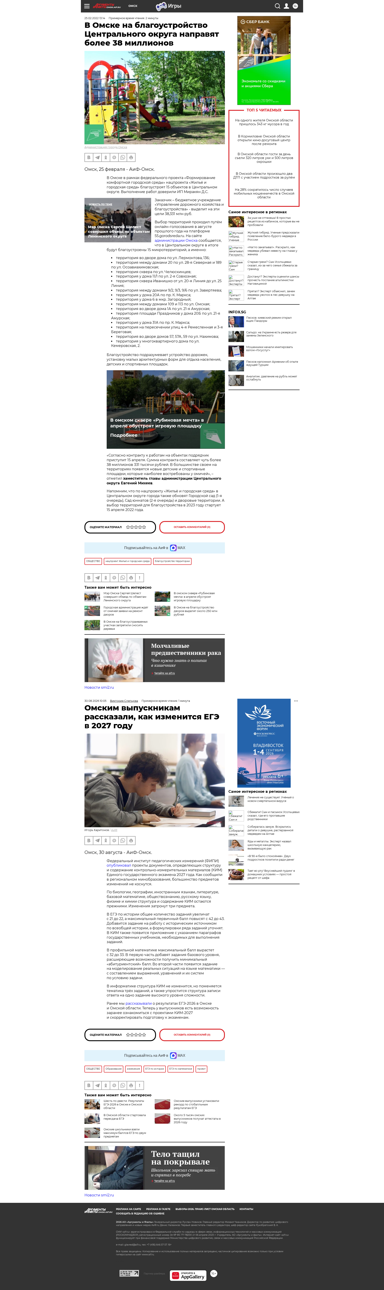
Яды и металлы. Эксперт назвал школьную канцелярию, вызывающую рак (269, 845)
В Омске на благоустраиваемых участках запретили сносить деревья (126, 625)
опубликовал (119, 865)
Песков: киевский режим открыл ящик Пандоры (269, 319)
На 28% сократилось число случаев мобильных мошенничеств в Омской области (264, 193)
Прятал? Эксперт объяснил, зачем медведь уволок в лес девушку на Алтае (271, 295)
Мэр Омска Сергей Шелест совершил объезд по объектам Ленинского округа (125, 597)
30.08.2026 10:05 (95, 700)
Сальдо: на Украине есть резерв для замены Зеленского (271, 334)
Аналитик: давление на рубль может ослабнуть (271, 378)
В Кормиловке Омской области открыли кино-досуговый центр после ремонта (264, 140)
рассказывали (139, 1003)
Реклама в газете (158, 1209)
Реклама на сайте (128, 1209)
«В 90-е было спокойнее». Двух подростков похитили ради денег (271, 857)
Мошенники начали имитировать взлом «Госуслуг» (269, 349)
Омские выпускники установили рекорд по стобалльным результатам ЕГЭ (196, 1104)
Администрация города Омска (105, 147)
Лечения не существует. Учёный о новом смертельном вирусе (271, 799)
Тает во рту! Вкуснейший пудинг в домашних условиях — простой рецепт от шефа (271, 874)
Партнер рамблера (154, 1273)
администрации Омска (176, 240)
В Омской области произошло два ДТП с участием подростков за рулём (264, 175)
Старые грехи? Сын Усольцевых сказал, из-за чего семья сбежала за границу (272, 265)
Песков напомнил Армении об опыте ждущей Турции (272, 363)
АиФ (114, 830)
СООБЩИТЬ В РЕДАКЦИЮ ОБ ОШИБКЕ (140, 1213)
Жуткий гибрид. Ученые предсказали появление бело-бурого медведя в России (273, 236)
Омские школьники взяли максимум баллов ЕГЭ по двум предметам (125, 1133)
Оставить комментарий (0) (192, 527)
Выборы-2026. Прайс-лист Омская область (205, 1209)
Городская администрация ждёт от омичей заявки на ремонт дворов (126, 611)
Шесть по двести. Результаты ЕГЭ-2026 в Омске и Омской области (124, 1104)
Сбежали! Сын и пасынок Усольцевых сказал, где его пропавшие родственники (274, 815)
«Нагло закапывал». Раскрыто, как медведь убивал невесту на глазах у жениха (272, 251)
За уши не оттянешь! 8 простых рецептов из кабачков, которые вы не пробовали (273, 221)
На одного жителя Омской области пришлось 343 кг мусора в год (264, 122)
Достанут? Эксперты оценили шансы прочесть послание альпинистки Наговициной (273, 280)
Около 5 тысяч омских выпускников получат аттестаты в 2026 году (197, 1118)
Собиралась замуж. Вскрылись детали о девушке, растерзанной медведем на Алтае (270, 830)
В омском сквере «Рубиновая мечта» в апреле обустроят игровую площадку (157, 423)
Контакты (246, 1209)
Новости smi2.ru (99, 687)
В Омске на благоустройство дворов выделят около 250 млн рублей (195, 611)
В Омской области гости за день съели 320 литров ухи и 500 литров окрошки (264, 158)
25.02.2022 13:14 (94, 18)
